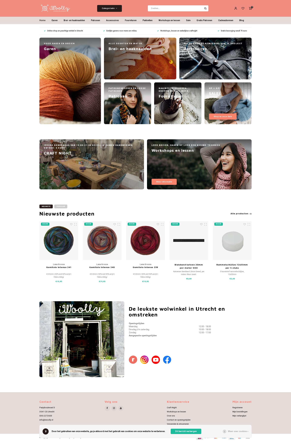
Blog (241, 20)
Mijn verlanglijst (239, 415)
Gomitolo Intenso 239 (145, 267)
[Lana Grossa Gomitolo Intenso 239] (145, 240)
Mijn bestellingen (240, 411)
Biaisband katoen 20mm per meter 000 (189, 266)
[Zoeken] (205, 8)
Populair (61, 206)
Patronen (95, 20)
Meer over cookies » (238, 431)
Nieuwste (46, 206)
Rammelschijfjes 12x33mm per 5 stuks (232, 266)
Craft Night (172, 407)
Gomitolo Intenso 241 (58, 267)
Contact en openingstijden (179, 419)
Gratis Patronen (204, 20)
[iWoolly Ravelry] (134, 359)
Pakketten (147, 20)
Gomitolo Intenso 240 (102, 267)
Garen (55, 20)
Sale (188, 20)
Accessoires (112, 20)
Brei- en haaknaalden (74, 20)
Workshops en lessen (169, 20)
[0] (250, 8)
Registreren (237, 407)
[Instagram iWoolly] (114, 408)
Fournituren (131, 20)
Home (42, 20)
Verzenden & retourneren (178, 424)
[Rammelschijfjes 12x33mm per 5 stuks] (232, 240)
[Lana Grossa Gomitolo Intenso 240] (102, 240)
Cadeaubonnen (225, 20)
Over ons (171, 415)
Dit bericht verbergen (186, 431)
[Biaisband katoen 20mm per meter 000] (188, 240)
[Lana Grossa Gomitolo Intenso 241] (58, 240)
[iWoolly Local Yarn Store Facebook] (168, 359)
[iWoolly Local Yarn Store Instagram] (146, 359)
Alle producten (239, 213)
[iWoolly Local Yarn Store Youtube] (157, 359)
